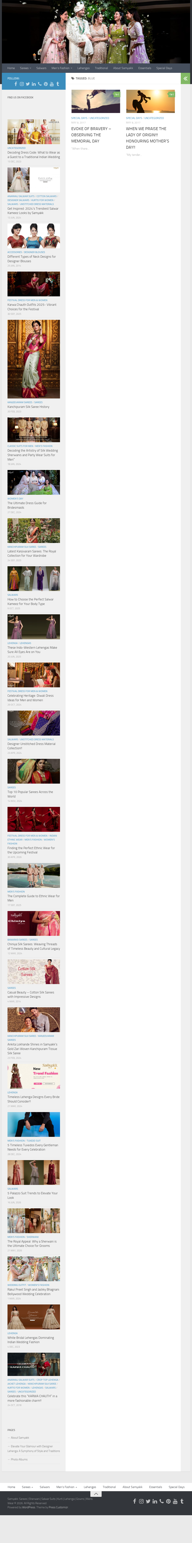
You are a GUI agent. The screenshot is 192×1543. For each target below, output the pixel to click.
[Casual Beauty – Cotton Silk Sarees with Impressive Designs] (34, 971)
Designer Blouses (34, 252)
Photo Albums (19, 1459)
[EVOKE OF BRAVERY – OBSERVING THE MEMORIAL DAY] (95, 101)
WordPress (28, 1507)
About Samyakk (123, 68)
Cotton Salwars (47, 196)
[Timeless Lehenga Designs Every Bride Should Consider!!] (34, 1076)
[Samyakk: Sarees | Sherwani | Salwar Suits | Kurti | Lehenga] (46, 84)
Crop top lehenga (47, 1379)
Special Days (164, 68)
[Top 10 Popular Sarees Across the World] (34, 771)
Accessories (15, 252)
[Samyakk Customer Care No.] (40, 84)
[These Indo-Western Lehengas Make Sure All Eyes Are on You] (34, 626)
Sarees (24, 68)
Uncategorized (99, 118)
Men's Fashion (43, 446)
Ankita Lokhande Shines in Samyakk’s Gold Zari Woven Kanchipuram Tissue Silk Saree (32, 1048)
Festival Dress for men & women (27, 300)
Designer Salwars (18, 200)
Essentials (144, 68)
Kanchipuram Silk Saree (22, 546)
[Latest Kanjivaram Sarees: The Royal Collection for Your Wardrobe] (34, 530)
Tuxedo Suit (34, 1140)
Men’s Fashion (61, 68)
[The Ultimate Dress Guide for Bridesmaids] (34, 482)
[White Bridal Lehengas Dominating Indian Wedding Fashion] (34, 1316)
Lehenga (13, 643)
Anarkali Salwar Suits (21, 196)
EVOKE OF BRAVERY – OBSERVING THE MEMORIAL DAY (91, 135)
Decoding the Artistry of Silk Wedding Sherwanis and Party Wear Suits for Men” (33, 455)
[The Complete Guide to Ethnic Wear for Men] (34, 875)
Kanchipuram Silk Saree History (28, 407)
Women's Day (15, 498)
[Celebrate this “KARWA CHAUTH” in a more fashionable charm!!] (34, 1364)
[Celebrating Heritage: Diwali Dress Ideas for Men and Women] (34, 675)
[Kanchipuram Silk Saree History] (34, 359)
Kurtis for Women (42, 200)
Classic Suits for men (20, 446)
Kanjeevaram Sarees (20, 402)
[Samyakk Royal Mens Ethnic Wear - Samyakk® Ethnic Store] (16, 84)
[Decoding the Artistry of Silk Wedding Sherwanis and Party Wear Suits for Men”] (34, 429)
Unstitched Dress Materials (37, 204)
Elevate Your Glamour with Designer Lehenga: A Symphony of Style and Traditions (34, 1449)
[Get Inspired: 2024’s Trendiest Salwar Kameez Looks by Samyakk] (34, 179)
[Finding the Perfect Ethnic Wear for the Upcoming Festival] (34, 819)
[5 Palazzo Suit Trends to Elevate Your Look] (34, 1172)
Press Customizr (58, 1507)
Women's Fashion (38, 1285)
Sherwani (33, 1237)
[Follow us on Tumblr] (58, 84)
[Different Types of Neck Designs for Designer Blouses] (34, 236)
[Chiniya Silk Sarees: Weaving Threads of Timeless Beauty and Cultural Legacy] (34, 923)
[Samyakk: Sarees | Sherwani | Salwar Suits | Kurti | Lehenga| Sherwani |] (28, 84)
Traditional (101, 68)
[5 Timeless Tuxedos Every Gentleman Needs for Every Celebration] (34, 1124)
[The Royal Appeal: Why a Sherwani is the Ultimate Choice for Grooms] (34, 1220)
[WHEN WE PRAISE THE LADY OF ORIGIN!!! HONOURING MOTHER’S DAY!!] (150, 101)
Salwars (41, 68)
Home (11, 68)
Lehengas (83, 68)
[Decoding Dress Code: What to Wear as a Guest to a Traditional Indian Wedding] (34, 131)
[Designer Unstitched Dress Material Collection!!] (34, 723)
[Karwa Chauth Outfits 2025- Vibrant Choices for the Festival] (34, 284)
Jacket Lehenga (17, 1383)
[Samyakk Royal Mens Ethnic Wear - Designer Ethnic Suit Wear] (22, 84)
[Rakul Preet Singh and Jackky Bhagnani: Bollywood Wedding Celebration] (34, 1268)
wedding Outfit (17, 1285)
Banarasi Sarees (17, 939)
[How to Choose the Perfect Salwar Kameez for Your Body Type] (34, 578)
